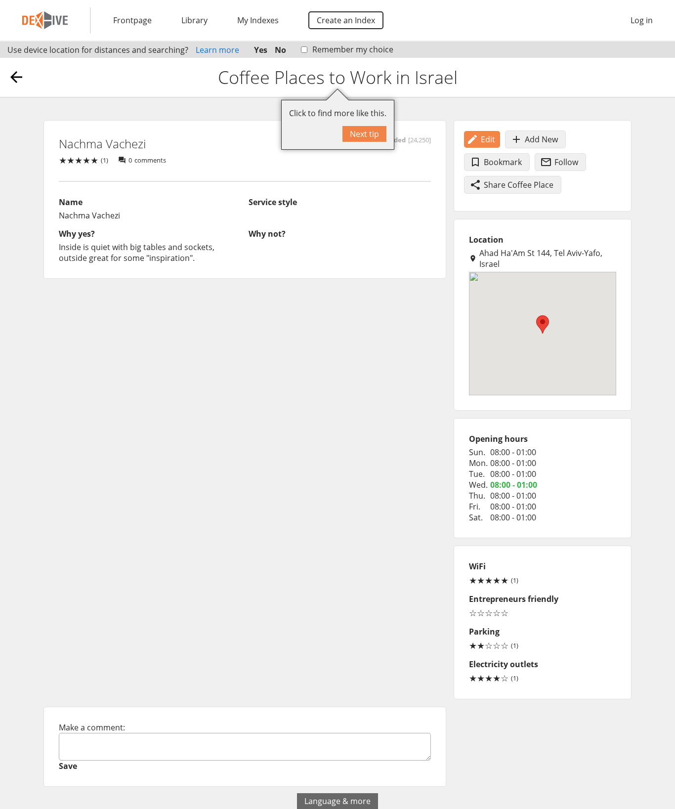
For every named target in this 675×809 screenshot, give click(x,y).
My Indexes (258, 20)
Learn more (217, 49)
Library (194, 20)
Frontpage (132, 20)
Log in (642, 20)
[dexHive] (45, 20)
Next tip (364, 133)
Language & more (337, 801)
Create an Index (346, 20)
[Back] (16, 77)
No (280, 49)
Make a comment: (92, 727)
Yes (260, 49)
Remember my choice (352, 49)
